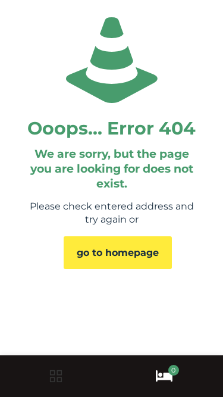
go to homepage (118, 252)
